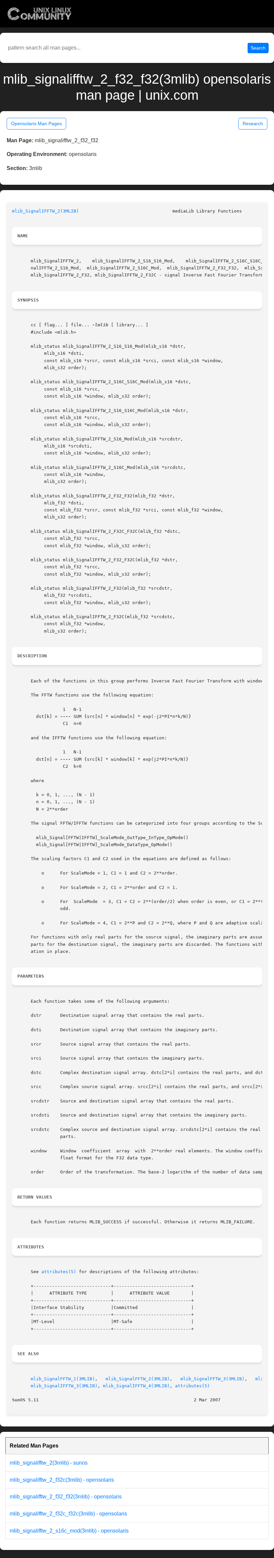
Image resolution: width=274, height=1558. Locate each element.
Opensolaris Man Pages (36, 123)
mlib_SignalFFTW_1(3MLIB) (63, 1378)
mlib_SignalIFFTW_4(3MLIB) (136, 1385)
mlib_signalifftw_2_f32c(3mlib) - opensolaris (62, 1480)
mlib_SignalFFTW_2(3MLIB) (138, 1378)
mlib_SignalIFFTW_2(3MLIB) (45, 211)
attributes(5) (58, 1271)
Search (258, 48)
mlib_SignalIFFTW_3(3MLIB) (64, 1385)
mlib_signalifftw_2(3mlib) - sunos (49, 1463)
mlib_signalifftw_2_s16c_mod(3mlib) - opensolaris (69, 1531)
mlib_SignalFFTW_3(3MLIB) (212, 1378)
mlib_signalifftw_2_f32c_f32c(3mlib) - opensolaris (68, 1513)
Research (253, 123)
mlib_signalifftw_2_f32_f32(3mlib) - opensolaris (66, 1496)
